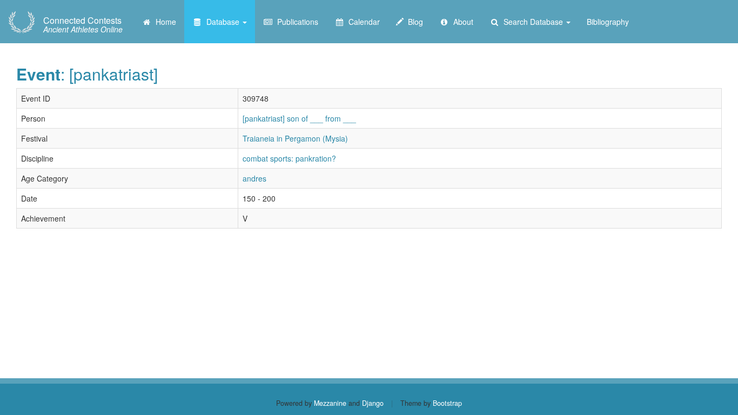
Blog (413, 21)
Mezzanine (330, 403)
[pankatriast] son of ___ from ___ (299, 118)
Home (163, 21)
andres (254, 178)
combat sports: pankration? (289, 158)
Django (373, 403)
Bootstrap (447, 403)
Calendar (362, 21)
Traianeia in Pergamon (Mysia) (295, 138)
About (461, 21)
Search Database (532, 21)
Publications (295, 21)
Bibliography (608, 21)
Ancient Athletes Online (83, 25)
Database (221, 21)
